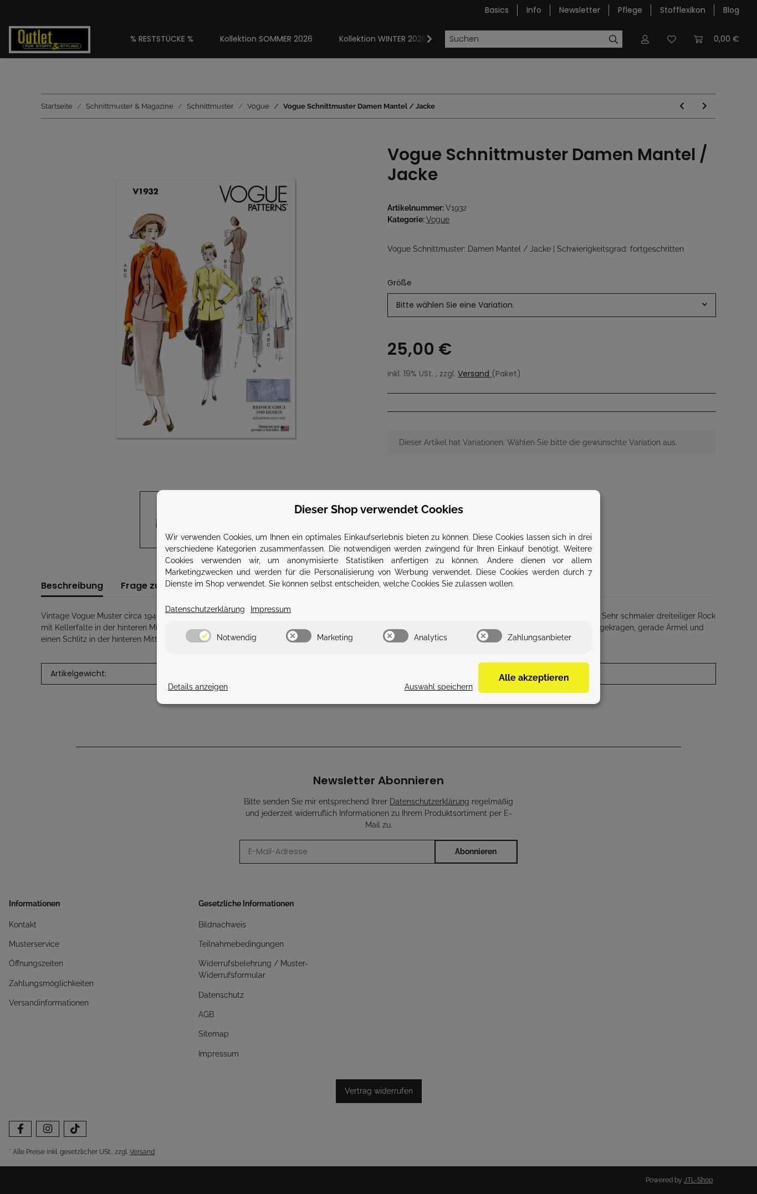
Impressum (270, 609)
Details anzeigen (198, 686)
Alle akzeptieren (534, 677)
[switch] (198, 635)
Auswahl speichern (439, 686)
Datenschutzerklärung (205, 609)
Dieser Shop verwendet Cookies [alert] (378, 509)
